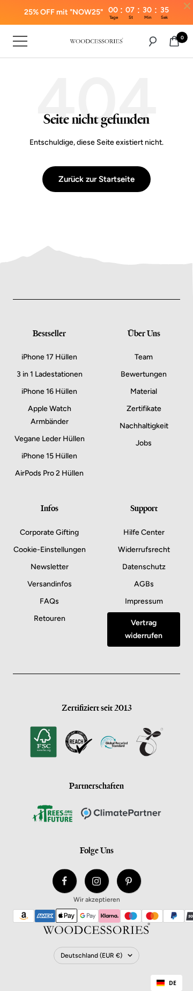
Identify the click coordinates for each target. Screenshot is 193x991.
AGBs (144, 584)
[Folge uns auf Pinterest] (129, 881)
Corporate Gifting (49, 532)
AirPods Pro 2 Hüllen (49, 473)
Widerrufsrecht (144, 549)
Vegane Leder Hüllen (49, 438)
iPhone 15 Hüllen (49, 456)
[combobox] (166, 983)
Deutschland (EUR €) (91, 955)
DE (172, 983)
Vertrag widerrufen (143, 629)
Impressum (144, 601)
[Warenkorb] (174, 41)
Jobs (144, 443)
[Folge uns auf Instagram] (97, 881)
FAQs (49, 601)
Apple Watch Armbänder (49, 415)
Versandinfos (49, 584)
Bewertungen (144, 374)
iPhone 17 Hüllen (49, 357)
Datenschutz (144, 566)
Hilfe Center (144, 532)
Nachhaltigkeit (144, 425)
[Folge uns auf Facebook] (65, 881)
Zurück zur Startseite (96, 179)
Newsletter (50, 566)
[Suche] (153, 41)
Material (143, 391)
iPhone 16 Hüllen (49, 391)
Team (144, 357)
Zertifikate (144, 408)
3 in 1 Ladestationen (50, 374)
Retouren (49, 618)
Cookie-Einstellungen (49, 549)
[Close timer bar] (187, 6)
